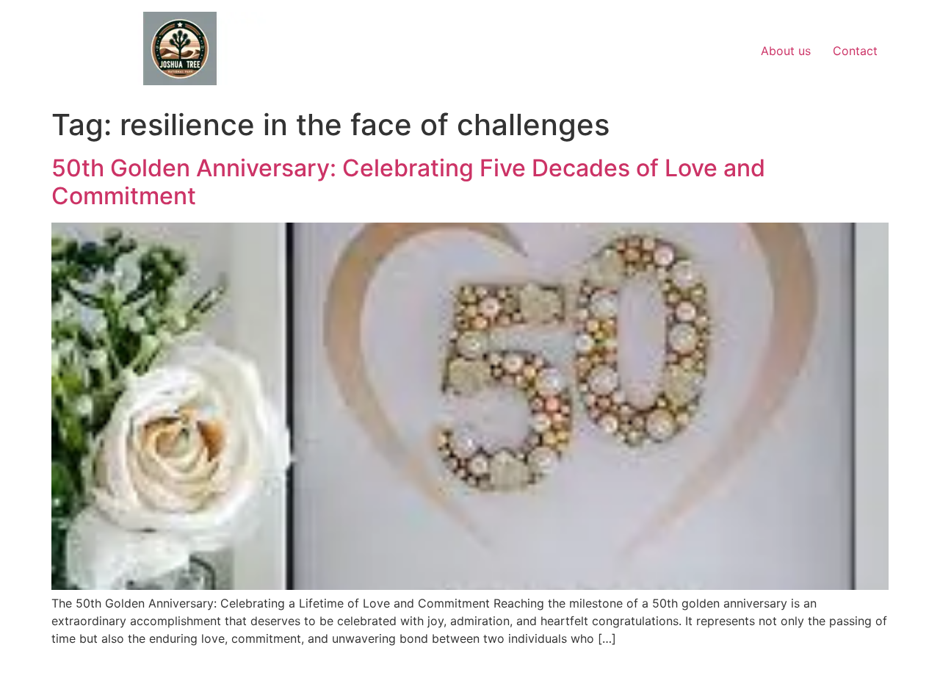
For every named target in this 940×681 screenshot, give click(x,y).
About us (786, 50)
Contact (855, 50)
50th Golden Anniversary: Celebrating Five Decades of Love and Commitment (408, 182)
